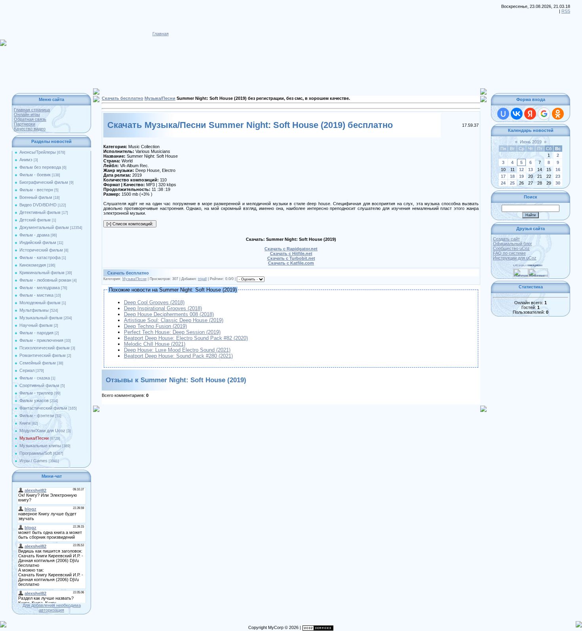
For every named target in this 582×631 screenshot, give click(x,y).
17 (503, 176)
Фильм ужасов (34, 400)
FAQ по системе (509, 253)
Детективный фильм (40, 212)
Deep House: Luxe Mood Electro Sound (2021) (177, 350)
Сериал (26, 370)
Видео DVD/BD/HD (38, 204)
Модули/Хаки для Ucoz (42, 430)
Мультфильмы (34, 310)
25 (512, 183)
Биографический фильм (43, 182)
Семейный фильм (37, 362)
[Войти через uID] (503, 114)
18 (512, 176)
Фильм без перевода (40, 167)
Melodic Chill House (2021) (154, 344)
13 (530, 169)
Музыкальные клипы (40, 445)
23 (557, 176)
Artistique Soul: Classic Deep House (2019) (173, 320)
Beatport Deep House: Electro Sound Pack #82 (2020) (186, 338)
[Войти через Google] (544, 113)
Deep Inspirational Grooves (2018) (163, 308)
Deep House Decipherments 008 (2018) (169, 314)
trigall (202, 279)
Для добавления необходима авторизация (52, 607)
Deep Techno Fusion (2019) (155, 326)
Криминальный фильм (42, 272)
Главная (160, 33)
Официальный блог (512, 243)
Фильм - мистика (36, 295)
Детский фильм (35, 219)
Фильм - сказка (34, 378)
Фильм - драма (34, 235)
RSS (565, 11)
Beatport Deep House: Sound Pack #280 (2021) (178, 356)
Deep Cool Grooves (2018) (154, 302)
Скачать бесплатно (122, 98)
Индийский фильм (37, 242)
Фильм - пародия (36, 332)
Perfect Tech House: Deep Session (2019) (172, 332)
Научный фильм (36, 325)
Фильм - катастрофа (40, 257)
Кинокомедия (32, 265)
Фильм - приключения (41, 340)
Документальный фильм (44, 227)
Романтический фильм (42, 355)
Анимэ (25, 159)
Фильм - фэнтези (36, 415)
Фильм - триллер (36, 393)
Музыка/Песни (34, 438)
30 (557, 183)
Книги (24, 423)
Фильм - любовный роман (45, 280)
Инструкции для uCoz (514, 257)
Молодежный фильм (40, 302)
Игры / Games (33, 460)
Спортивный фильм (39, 385)
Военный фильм (35, 197)
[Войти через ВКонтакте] (517, 114)
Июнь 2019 (531, 141)
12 (521, 169)
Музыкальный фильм (41, 317)
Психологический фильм (44, 347)
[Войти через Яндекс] (530, 114)
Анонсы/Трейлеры (37, 152)
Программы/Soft (35, 453)
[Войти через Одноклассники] (558, 114)
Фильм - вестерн (36, 189)
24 (503, 183)
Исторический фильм (41, 250)
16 (557, 169)
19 (521, 176)
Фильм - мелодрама (39, 287)
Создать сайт (506, 238)
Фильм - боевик (35, 174)
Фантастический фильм (43, 408)
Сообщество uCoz (511, 248)
